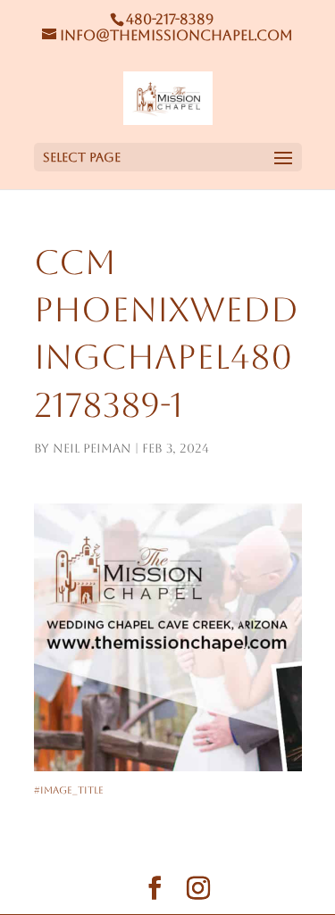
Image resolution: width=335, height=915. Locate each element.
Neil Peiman (92, 448)
